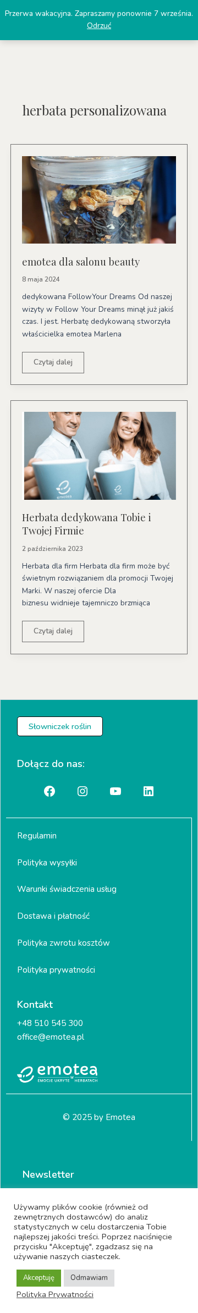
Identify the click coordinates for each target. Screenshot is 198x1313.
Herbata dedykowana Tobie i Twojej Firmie (86, 523)
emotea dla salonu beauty (81, 261)
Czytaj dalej (53, 364)
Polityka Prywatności (55, 1294)
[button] (60, 726)
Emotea (120, 1117)
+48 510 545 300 (50, 1023)
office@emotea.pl (50, 1036)
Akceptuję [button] (38, 1278)
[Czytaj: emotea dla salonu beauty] (99, 199)
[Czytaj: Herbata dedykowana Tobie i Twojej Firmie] (99, 455)
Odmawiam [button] (89, 1278)
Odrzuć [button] (99, 25)
